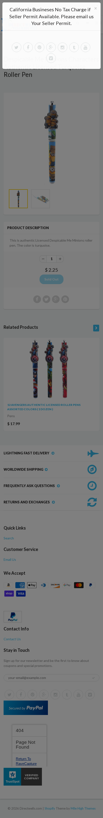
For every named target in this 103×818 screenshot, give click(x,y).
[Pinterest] (39, 47)
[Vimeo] (51, 58)
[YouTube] (85, 47)
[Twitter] (16, 47)
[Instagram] (62, 47)
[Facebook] (28, 47)
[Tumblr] (74, 47)
